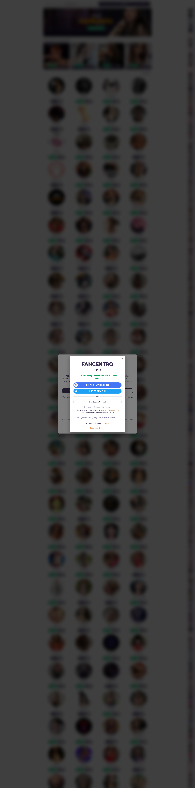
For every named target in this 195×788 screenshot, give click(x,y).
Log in (106, 423)
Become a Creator (97, 428)
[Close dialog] (122, 358)
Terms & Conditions (106, 410)
